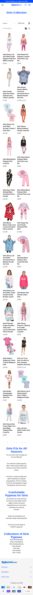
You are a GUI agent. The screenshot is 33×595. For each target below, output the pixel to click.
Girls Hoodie (16, 550)
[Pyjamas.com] (16, 5)
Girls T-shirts (16, 552)
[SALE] (23, 75)
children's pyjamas (16, 527)
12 (22, 442)
